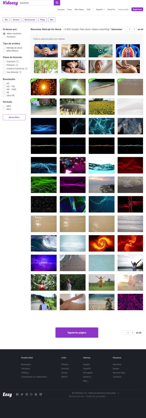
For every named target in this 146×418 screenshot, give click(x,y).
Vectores (61, 9)
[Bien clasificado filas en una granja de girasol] (102, 106)
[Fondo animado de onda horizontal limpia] (73, 243)
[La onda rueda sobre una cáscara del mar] (130, 184)
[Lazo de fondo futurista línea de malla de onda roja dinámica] (130, 204)
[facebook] (17, 394)
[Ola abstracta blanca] (130, 106)
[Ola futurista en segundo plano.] (102, 126)
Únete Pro (111, 9)
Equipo (116, 368)
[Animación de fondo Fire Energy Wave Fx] (44, 87)
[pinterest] (27, 394)
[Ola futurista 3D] (44, 145)
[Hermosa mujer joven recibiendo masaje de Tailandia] (73, 302)
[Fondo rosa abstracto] (130, 302)
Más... (86, 381)
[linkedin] (40, 394)
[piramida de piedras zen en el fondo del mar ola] (102, 302)
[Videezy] (10, 3)
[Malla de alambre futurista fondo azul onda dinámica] (102, 204)
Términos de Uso (76, 396)
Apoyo (64, 372)
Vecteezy (25, 368)
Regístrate (137, 9)
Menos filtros (14, 117)
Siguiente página (77, 332)
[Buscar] (57, 2)
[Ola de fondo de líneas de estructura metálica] (73, 126)
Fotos (69, 9)
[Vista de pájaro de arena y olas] (102, 184)
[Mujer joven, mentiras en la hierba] (130, 282)
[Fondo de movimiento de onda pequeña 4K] (73, 87)
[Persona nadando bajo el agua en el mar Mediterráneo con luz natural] (100, 50)
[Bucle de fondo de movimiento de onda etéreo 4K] (44, 263)
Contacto (117, 377)
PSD (88, 9)
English (86, 364)
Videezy (25, 372)
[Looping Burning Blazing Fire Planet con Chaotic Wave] (102, 243)
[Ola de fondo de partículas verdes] (44, 184)
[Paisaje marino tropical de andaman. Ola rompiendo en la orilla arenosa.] (102, 87)
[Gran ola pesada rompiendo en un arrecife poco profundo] (44, 243)
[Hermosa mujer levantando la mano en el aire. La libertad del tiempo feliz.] (44, 282)
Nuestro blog (119, 372)
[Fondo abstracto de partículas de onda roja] (130, 165)
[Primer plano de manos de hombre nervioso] (46, 50)
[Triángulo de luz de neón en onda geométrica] (73, 165)
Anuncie (65, 368)
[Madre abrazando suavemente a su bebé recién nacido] (73, 66)
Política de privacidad (95, 396)
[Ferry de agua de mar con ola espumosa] (130, 126)
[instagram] (31, 394)
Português (88, 372)
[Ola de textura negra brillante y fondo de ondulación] (44, 204)
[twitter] (22, 394)
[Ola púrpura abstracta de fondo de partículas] (73, 184)
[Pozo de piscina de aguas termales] (73, 106)
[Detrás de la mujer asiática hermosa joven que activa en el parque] (44, 302)
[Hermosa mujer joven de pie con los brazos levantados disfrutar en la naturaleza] (130, 263)
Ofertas (64, 364)
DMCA (64, 377)
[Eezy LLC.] (7, 394)
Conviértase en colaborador (34, 377)
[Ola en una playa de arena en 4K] (73, 263)
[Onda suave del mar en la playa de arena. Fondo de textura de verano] (44, 223)
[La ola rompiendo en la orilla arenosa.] (44, 106)
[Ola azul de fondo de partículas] (44, 165)
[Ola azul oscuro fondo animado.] (44, 126)
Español (87, 368)
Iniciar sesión (123, 9)
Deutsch (87, 377)
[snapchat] (36, 394)
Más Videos (79, 9)
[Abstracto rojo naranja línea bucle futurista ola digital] (130, 243)
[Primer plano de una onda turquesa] (102, 165)
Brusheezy (26, 364)
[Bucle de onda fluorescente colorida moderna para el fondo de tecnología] (73, 204)
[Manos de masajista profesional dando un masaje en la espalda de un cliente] (128, 66)
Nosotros (117, 364)
